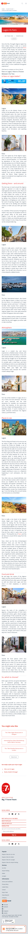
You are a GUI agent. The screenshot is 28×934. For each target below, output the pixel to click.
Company (4, 897)
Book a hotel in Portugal (10, 772)
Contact (4, 889)
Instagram (5, 911)
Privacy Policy (5, 884)
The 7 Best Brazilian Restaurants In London (14, 749)
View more (14, 757)
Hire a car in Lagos (9, 769)
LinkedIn (5, 913)
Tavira (19, 534)
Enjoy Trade (5, 892)
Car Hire (4, 868)
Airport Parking (5, 870)
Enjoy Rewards (5, 895)
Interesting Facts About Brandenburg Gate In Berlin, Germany (14, 741)
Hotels (3, 873)
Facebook (5, 906)
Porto (24, 47)
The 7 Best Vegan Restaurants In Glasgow (14, 733)
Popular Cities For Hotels (8, 857)
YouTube (5, 904)
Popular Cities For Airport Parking (10, 862)
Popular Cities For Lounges (8, 859)
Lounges (4, 876)
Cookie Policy (5, 887)
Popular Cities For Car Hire (8, 854)
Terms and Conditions (7, 881)
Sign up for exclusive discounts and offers (11, 828)
